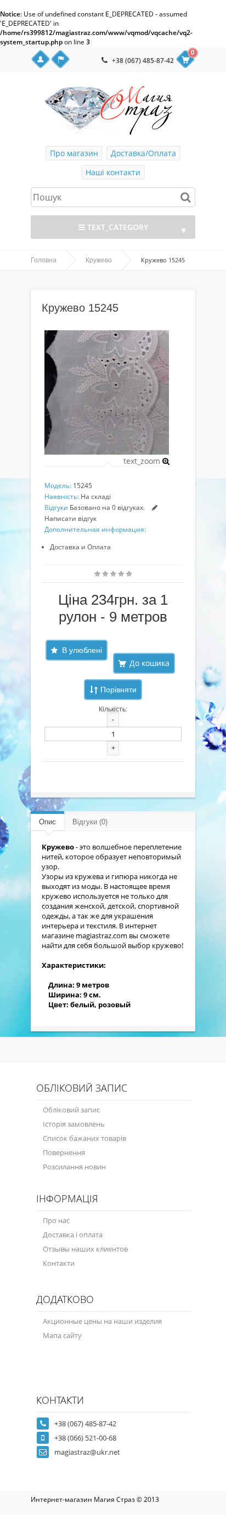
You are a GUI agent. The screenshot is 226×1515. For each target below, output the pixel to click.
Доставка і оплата (73, 1234)
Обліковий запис (71, 1110)
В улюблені (82, 650)
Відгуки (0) (90, 822)
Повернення (64, 1152)
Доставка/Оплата (143, 153)
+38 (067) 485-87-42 (143, 60)
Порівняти (118, 689)
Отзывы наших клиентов (85, 1249)
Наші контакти (113, 172)
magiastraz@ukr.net (87, 1452)
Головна (43, 260)
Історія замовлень (74, 1124)
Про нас (56, 1220)
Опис (47, 822)
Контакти (59, 1263)
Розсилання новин (74, 1167)
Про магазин (74, 153)
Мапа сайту (62, 1335)
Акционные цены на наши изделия (102, 1321)
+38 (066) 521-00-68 (85, 1438)
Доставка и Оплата (80, 547)
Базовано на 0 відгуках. (107, 507)
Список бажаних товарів (84, 1138)
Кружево (99, 260)
